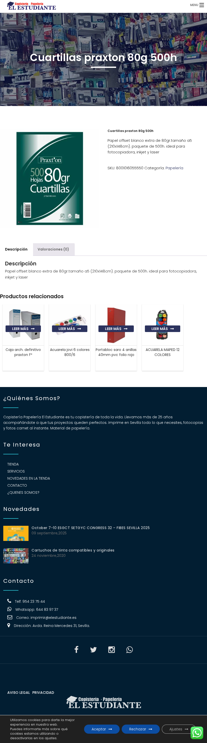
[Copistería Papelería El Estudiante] (79, 5)
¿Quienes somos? (23, 492)
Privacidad (43, 692)
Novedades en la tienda (28, 478)
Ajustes (175, 729)
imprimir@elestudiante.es (53, 617)
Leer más (20, 328)
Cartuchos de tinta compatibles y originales (73, 550)
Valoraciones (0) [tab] (53, 249)
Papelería (174, 168)
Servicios (16, 471)
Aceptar (99, 729)
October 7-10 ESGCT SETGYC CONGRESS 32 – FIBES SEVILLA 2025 (91, 527)
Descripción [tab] (16, 249)
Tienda (13, 464)
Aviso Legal (18, 692)
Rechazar (137, 729)
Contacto (17, 485)
